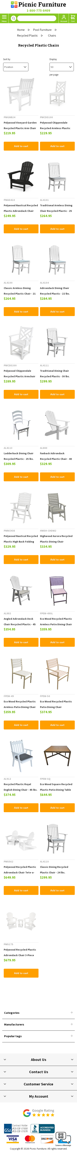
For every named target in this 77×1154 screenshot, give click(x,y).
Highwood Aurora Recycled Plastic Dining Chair (56, 538)
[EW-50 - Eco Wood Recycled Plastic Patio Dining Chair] (57, 673)
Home (21, 30)
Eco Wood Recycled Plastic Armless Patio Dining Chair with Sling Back (56, 624)
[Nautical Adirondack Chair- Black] (21, 177)
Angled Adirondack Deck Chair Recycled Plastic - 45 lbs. (20, 624)
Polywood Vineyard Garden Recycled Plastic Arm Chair (20, 125)
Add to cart (21, 146)
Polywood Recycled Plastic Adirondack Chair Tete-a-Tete (20, 872)
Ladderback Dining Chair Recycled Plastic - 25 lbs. (19, 456)
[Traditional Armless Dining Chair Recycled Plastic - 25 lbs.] (57, 177)
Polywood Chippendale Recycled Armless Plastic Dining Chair (55, 128)
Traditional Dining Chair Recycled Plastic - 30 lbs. (55, 373)
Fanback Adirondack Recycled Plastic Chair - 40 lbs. (56, 459)
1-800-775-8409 (38, 10)
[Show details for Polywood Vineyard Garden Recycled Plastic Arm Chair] (21, 94)
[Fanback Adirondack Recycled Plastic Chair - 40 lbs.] (57, 425)
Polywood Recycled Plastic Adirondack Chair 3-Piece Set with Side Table (20, 955)
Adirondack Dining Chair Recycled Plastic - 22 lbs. (55, 290)
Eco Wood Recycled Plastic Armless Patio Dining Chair (20, 704)
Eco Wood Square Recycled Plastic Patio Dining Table (56, 787)
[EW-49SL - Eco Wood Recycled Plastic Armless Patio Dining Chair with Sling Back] (57, 590)
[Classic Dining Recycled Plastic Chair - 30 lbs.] (57, 838)
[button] (63, 1146)
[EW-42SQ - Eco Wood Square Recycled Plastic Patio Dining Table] (57, 756)
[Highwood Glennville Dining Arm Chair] (57, 508)
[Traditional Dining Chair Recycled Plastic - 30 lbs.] (57, 342)
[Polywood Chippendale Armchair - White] (21, 342)
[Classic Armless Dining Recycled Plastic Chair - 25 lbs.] (21, 260)
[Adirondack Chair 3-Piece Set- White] (21, 921)
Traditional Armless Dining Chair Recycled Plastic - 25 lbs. (56, 211)
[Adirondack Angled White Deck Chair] (21, 590)
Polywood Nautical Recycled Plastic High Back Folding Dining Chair (21, 541)
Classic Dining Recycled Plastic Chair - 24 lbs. (54, 869)
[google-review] (38, 1115)
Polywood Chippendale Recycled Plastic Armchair (19, 373)
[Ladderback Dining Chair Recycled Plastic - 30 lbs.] (21, 425)
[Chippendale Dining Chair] (57, 94)
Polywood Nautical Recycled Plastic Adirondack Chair (21, 208)
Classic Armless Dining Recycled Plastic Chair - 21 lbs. (20, 293)
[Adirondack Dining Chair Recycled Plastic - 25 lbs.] (57, 260)
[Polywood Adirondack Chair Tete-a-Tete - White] (21, 838)
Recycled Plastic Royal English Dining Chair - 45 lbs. (20, 787)
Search (13, 18)
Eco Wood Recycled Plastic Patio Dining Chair (56, 704)
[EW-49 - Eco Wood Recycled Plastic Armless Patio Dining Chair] (21, 673)
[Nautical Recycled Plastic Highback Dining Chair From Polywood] (21, 508)
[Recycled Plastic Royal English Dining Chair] (21, 756)
